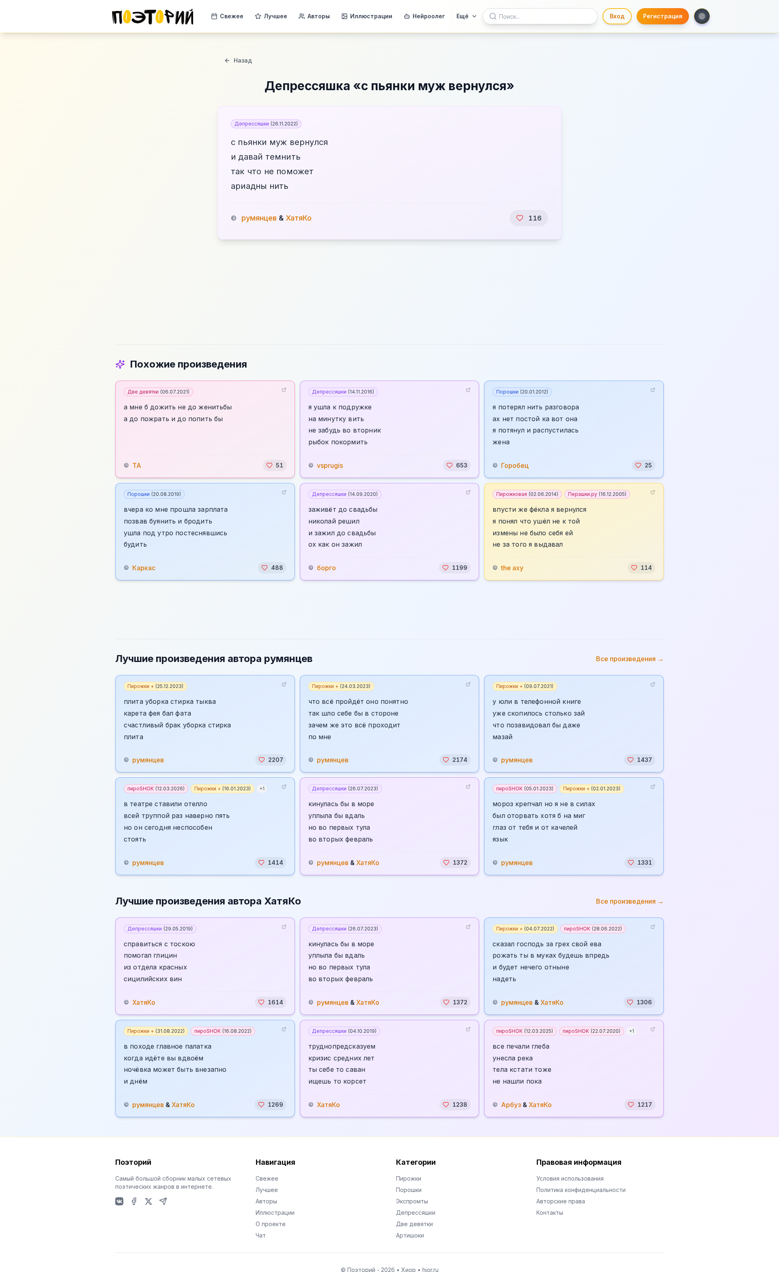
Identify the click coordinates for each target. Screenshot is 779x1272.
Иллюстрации (371, 16)
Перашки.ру (597, 494)
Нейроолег (429, 16)
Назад (243, 60)
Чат (261, 1235)
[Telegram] (163, 1201)
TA (136, 465)
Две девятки (158, 392)
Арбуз (511, 1105)
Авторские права (560, 1201)
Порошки (522, 392)
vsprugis (330, 465)
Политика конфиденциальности (581, 1189)
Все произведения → (630, 659)
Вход (617, 16)
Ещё (462, 16)
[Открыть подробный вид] (284, 390)
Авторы (319, 16)
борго (326, 568)
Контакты (549, 1212)
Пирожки (408, 1178)
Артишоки (410, 1235)
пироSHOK (156, 788)
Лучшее (275, 16)
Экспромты (412, 1201)
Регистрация (662, 16)
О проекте (271, 1223)
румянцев (259, 218)
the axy (512, 568)
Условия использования (570, 1178)
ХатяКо (299, 218)
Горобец (515, 465)
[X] (148, 1201)
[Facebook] (134, 1201)
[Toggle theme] (702, 16)
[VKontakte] (119, 1201)
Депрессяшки (266, 124)
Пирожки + (155, 686)
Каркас (143, 568)
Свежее (231, 16)
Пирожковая (527, 494)
